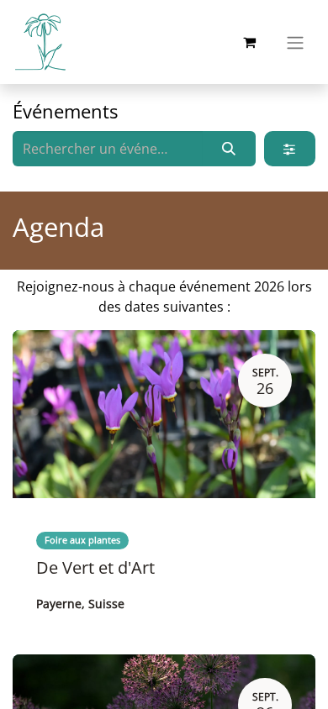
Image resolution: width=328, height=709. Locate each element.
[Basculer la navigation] (295, 42)
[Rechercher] (229, 148)
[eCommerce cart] (249, 42)
